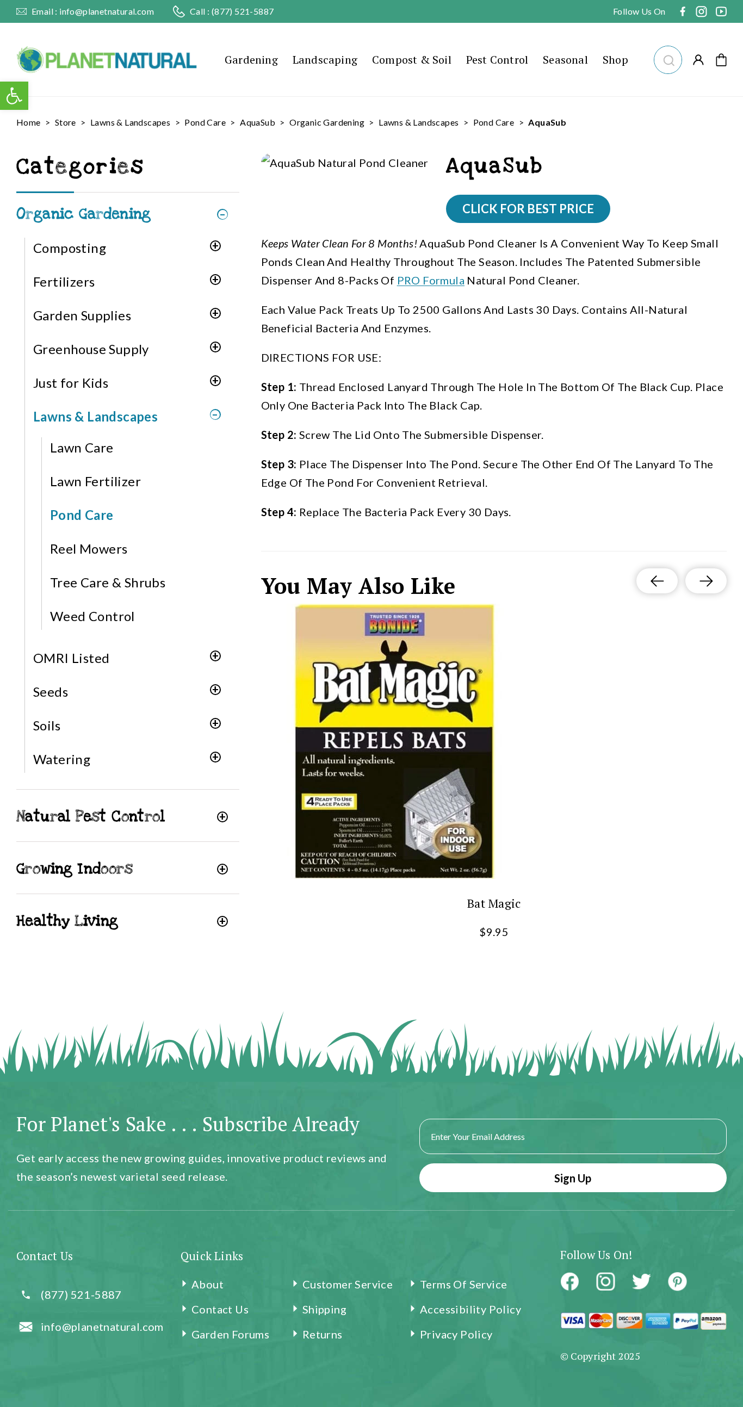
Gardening (251, 59)
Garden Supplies (82, 315)
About (207, 1284)
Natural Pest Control (90, 816)
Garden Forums (230, 1334)
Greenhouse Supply (91, 349)
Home (28, 122)
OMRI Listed (71, 658)
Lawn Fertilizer (95, 481)
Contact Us (220, 1309)
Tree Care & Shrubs (107, 582)
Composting (69, 248)
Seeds (50, 691)
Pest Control (497, 59)
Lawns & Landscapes (130, 122)
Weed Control (92, 616)
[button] (667, 58)
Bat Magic (494, 903)
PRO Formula (431, 280)
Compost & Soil (411, 59)
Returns (322, 1334)
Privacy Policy (456, 1334)
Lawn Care (82, 447)
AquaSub (257, 122)
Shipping (324, 1309)
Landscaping (325, 59)
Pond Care (205, 122)
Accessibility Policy (470, 1309)
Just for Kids (70, 383)
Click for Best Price (528, 208)
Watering (61, 759)
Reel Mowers (88, 548)
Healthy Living (67, 921)
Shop (615, 59)
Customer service (347, 1284)
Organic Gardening (326, 122)
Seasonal (565, 59)
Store (65, 122)
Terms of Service (463, 1284)
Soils (46, 725)
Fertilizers (64, 281)
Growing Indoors (74, 868)
